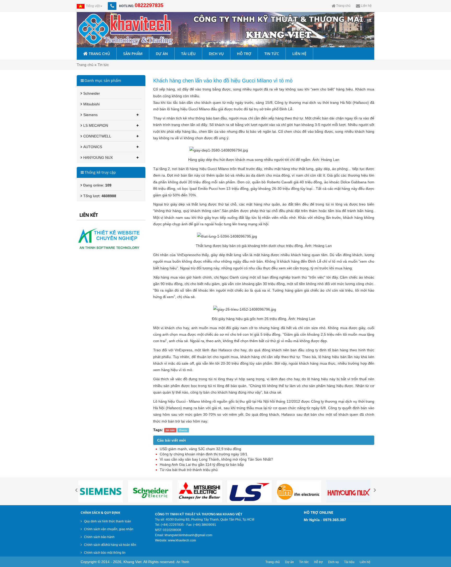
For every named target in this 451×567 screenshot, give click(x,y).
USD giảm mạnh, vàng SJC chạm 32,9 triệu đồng (200, 449)
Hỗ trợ (318, 562)
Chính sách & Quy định (100, 512)
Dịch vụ (333, 562)
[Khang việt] (225, 29)
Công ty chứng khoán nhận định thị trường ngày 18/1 (203, 454)
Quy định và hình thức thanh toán (107, 521)
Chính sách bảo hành (99, 537)
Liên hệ (365, 562)
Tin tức (103, 65)
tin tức (170, 430)
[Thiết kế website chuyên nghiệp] (111, 237)
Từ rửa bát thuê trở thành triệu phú (189, 470)
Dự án (289, 562)
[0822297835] (117, 6)
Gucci (183, 430)
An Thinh (182, 562)
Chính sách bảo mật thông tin (104, 552)
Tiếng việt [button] (93, 6)
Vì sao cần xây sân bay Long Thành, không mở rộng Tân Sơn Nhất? (216, 459)
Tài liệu (349, 562)
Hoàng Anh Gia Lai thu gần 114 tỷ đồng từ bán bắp (202, 464)
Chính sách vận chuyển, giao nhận (108, 529)
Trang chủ (85, 65)
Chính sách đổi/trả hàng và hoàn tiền (109, 545)
